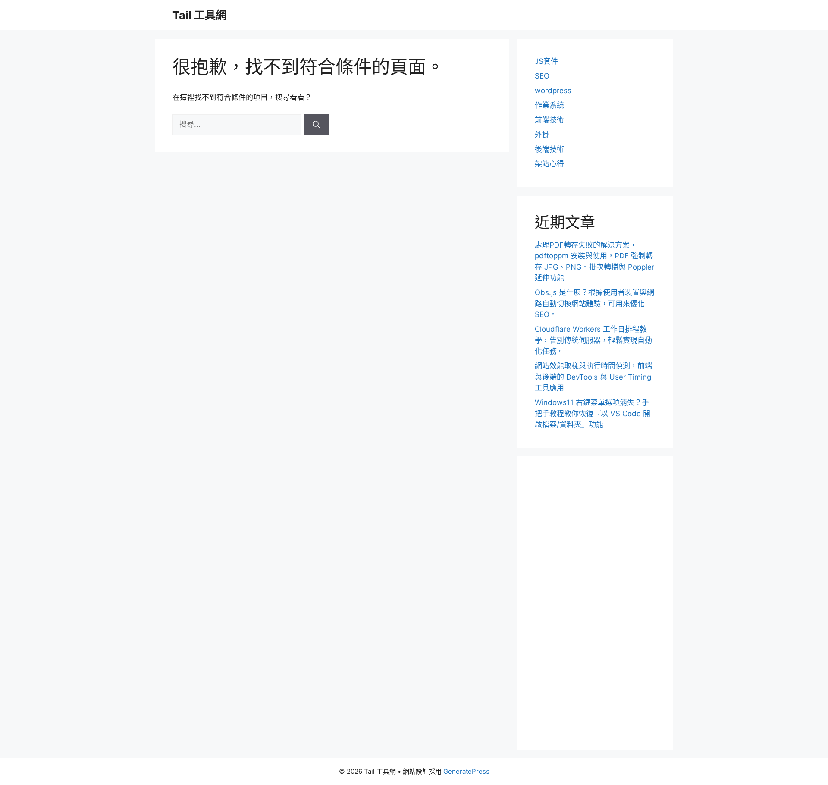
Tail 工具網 (199, 15)
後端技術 (549, 149)
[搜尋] (316, 124)
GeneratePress (466, 771)
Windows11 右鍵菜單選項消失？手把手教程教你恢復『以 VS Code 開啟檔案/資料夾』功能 (592, 413)
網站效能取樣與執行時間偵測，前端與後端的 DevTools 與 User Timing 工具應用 (593, 376)
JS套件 (546, 61)
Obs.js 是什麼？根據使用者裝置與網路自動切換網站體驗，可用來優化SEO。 (594, 303)
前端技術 (549, 120)
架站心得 (549, 164)
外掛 (542, 134)
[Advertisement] (595, 603)
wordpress (553, 90)
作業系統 (549, 105)
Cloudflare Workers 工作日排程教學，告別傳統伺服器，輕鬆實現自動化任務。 (593, 340)
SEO (542, 76)
